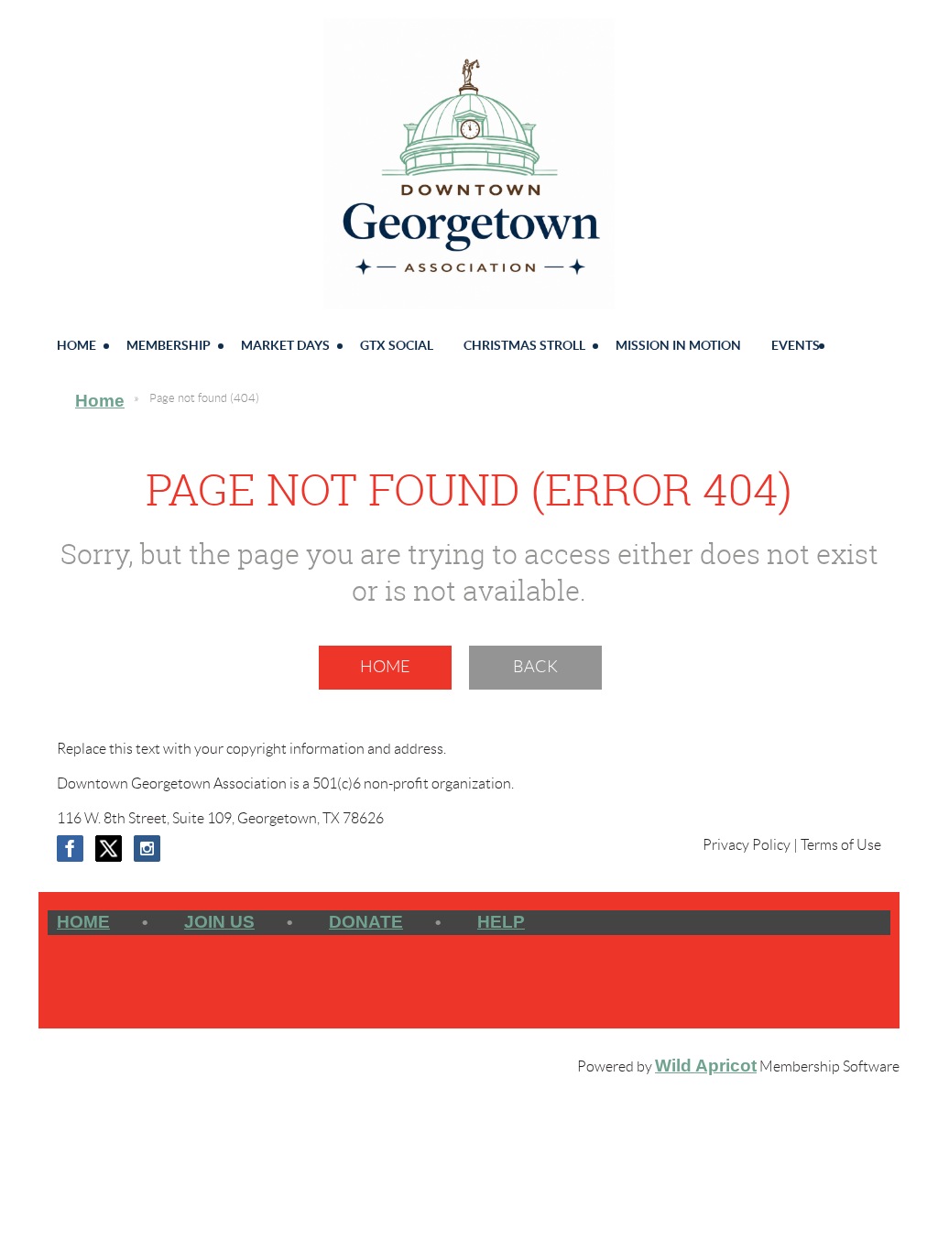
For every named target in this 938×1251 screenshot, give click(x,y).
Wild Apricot (706, 1065)
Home (100, 400)
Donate (366, 921)
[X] (108, 848)
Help (501, 921)
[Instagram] (147, 848)
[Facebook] (70, 848)
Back (535, 667)
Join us (219, 921)
